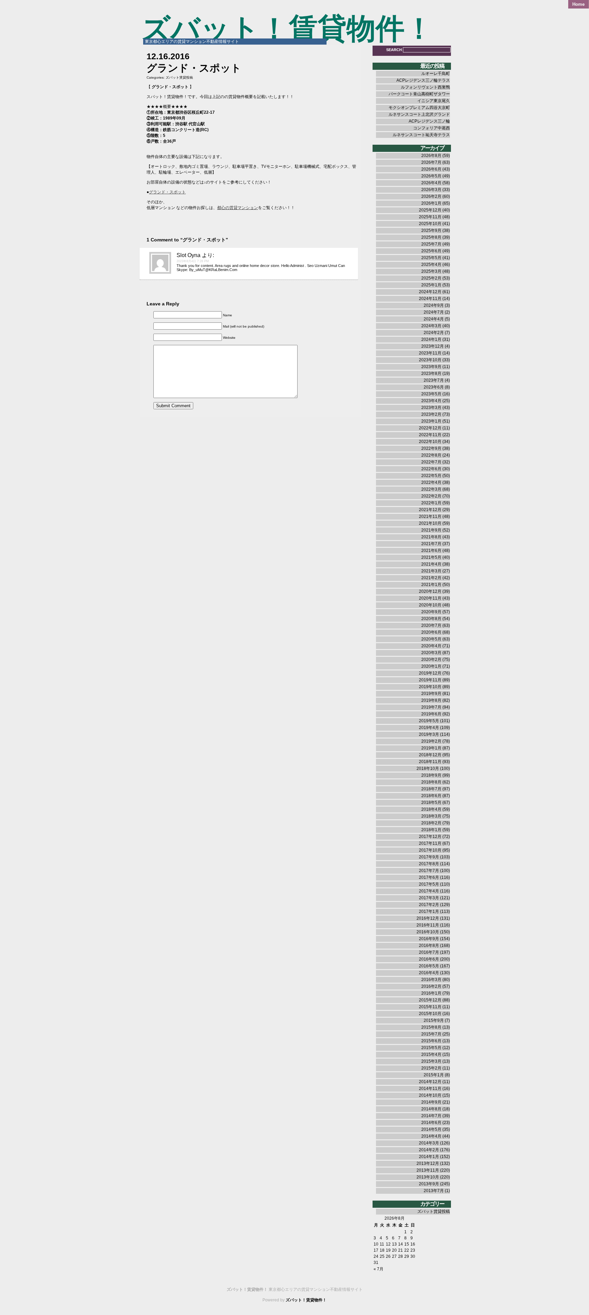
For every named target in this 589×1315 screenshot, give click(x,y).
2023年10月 (430, 360)
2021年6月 (431, 550)
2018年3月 (431, 816)
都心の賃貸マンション (237, 207)
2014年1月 (429, 1156)
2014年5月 (431, 1129)
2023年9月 (431, 366)
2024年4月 (434, 319)
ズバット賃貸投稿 (179, 77)
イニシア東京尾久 (433, 100)
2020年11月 (430, 598)
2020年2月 (431, 659)
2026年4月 (431, 182)
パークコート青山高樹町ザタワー (419, 94)
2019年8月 (431, 700)
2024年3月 (431, 325)
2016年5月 (429, 966)
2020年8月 (431, 618)
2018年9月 (431, 775)
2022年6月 (431, 468)
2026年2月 (431, 196)
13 (394, 1244)
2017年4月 (429, 891)
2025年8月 (431, 237)
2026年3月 (431, 189)
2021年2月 (431, 577)
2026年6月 (431, 169)
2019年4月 (429, 727)
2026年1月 (431, 203)
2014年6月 (431, 1122)
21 (400, 1250)
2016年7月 (429, 952)
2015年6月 (431, 1041)
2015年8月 (431, 1027)
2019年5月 (429, 720)
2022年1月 (431, 503)
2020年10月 (430, 605)
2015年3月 (431, 1061)
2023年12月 (432, 346)
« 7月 (378, 1269)
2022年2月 (431, 496)
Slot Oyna (188, 255)
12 (388, 1244)
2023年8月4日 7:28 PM (193, 261)
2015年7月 (431, 1034)
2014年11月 (430, 1088)
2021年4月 (431, 564)
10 (376, 1244)
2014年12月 (430, 1081)
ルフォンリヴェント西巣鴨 (425, 87)
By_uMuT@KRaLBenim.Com (213, 270)
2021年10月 (430, 523)
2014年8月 (431, 1109)
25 (382, 1256)
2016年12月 (428, 918)
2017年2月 (429, 904)
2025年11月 (430, 217)
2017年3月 (429, 898)
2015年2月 (431, 1068)
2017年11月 (430, 843)
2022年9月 (431, 448)
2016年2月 (431, 986)
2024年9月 (434, 305)
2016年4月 (429, 972)
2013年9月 (429, 1184)
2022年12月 (430, 428)
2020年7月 (431, 625)
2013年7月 (434, 1190)
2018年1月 (431, 829)
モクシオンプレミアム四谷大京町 (419, 107)
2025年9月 (431, 230)
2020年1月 (431, 666)
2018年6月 (431, 795)
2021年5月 (431, 557)
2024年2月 (434, 332)
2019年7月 (431, 707)
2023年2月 (431, 414)
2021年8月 (431, 537)
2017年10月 (430, 850)
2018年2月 (431, 823)
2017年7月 (429, 870)
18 (382, 1250)
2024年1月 (431, 339)
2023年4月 (431, 400)
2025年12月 (430, 210)
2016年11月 (428, 925)
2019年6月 (431, 714)
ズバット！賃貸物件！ (287, 28)
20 (394, 1250)
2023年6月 (434, 387)
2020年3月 (431, 652)
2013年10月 (428, 1177)
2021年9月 (431, 530)
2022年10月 (430, 441)
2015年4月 (431, 1054)
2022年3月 (431, 489)
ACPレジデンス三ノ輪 (429, 121)
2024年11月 (430, 298)
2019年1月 (431, 748)
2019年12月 (430, 673)
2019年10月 (430, 686)
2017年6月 (429, 877)
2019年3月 (429, 734)
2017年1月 (429, 911)
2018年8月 (431, 782)
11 (382, 1244)
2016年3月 (431, 979)
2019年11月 (430, 680)
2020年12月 (430, 591)
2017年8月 (429, 863)
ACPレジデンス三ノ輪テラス (423, 80)
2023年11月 (430, 353)
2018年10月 (428, 768)
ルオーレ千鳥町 (435, 73)
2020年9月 (431, 611)
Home (578, 4)
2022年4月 (431, 482)
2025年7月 (431, 244)
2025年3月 (431, 271)
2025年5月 (431, 257)
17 (376, 1250)
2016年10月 (428, 932)
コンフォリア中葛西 (431, 128)
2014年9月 (431, 1102)
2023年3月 (431, 407)
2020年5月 (431, 639)
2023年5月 (431, 394)
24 (376, 1256)
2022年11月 (430, 434)
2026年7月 (431, 162)
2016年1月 (431, 993)
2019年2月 (431, 741)
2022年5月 (431, 475)
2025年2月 (431, 278)
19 (388, 1250)
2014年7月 (431, 1115)
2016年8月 (429, 945)
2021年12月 (430, 509)
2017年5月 (429, 884)
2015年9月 (434, 1020)
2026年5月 (431, 176)
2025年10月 (430, 223)
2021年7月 (431, 543)
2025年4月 (431, 264)
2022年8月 (431, 455)
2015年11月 (430, 1006)
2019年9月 (431, 693)
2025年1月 (431, 285)
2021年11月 (430, 516)
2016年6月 (429, 959)
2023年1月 (431, 421)
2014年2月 (429, 1149)
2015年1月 (434, 1075)
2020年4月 (431, 646)
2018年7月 (431, 789)
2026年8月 (431, 155)
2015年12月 (430, 1000)
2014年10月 (430, 1095)
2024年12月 (430, 291)
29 (406, 1256)
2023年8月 (431, 373)
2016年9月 (429, 938)
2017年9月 (429, 857)
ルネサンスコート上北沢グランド (419, 114)
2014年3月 (429, 1143)
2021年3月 (431, 571)
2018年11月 (430, 761)
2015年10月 (430, 1013)
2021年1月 (431, 584)
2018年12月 (430, 754)
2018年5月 (431, 802)
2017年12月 (430, 836)
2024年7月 (434, 312)
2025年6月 (431, 251)
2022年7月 (431, 462)
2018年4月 (431, 809)
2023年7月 (434, 380)
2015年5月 (431, 1047)
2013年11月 (428, 1170)
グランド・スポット (167, 192)
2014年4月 (431, 1136)
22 (406, 1250)
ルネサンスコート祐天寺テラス (421, 134)
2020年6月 (431, 632)
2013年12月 (428, 1163)
